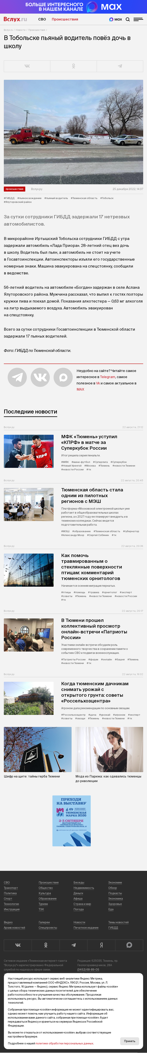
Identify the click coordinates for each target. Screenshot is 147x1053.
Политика (10, 893)
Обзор (112, 887)
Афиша (78, 898)
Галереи (44, 922)
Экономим (115, 882)
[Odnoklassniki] (45, 945)
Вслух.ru (15, 19)
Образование (48, 898)
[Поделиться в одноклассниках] (73, 66)
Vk (98, 383)
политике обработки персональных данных (64, 1043)
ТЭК (41, 909)
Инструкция (12, 909)
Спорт (8, 898)
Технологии (11, 903)
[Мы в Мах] (115, 19)
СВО (42, 19)
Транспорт (11, 887)
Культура (45, 893)
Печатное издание (86, 927)
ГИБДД (113, 927)
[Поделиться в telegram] (120, 66)
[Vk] (18, 945)
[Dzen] (101, 945)
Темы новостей (118, 922)
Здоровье (115, 903)
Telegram (107, 377)
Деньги (78, 893)
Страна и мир (82, 903)
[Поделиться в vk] (27, 66)
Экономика (115, 898)
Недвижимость (84, 887)
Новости (20, 30)
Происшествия (65, 19)
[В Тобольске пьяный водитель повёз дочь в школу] (73, 132)
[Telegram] (73, 945)
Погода (79, 909)
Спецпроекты (48, 927)
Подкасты (115, 893)
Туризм (43, 903)
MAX (80, 389)
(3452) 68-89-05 (88, 969)
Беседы (79, 882)
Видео (8, 922)
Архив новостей (14, 927)
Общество (46, 887)
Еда (111, 909)
